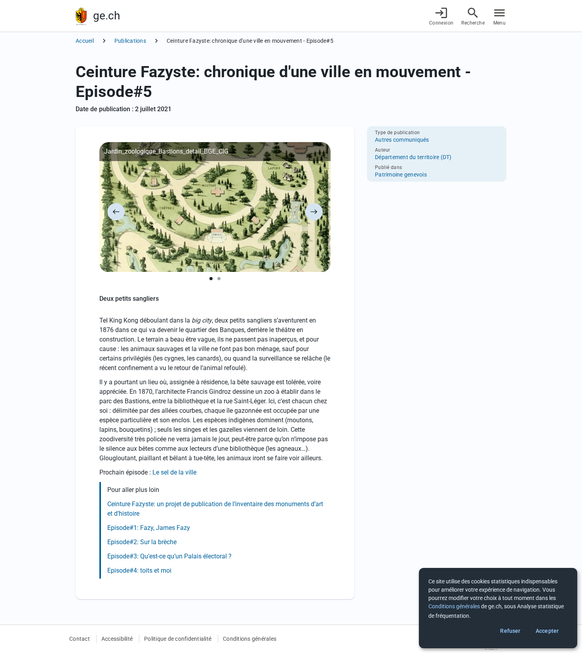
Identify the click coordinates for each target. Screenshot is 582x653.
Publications (130, 41)
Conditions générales (249, 639)
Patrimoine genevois (401, 174)
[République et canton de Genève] (81, 16)
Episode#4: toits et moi (139, 570)
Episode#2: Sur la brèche (142, 542)
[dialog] (498, 608)
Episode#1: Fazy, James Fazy (148, 528)
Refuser (510, 631)
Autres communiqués (402, 140)
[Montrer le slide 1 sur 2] (211, 278)
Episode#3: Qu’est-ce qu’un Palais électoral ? (169, 556)
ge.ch (106, 15)
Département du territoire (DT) (413, 157)
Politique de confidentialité (177, 639)
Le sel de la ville (174, 472)
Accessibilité (117, 639)
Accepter (547, 631)
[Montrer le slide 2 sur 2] (219, 278)
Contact (79, 639)
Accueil (85, 41)
